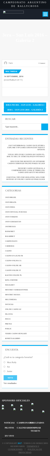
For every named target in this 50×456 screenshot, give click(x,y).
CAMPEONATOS (22, 423)
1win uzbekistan (13, 222)
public (8, 329)
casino (8, 251)
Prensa (8, 324)
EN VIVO (9, 436)
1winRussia (10, 226)
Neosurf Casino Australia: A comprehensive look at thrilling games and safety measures (28, 170)
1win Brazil (11, 202)
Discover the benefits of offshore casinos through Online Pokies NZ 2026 (26, 162)
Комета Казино (12, 338)
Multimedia (11, 71)
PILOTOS (9, 428)
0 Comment (42, 63)
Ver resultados (10, 383)
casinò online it (13, 270)
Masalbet (10, 285)
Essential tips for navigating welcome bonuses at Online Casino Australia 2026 (25, 178)
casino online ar (13, 265)
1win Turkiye (11, 217)
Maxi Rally (11, 362)
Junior (9, 371)
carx (11, 63)
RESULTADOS (35, 423)
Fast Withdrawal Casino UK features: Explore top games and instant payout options (26, 148)
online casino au (13, 309)
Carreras (9, 246)
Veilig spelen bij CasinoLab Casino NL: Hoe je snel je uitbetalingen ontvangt (26, 155)
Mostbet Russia (12, 295)
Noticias (9, 304)
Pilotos (9, 314)
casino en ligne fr (14, 256)
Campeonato (11, 241)
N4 (8, 367)
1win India (10, 207)
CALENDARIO (22, 428)
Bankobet (10, 231)
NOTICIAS (9, 423)
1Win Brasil (10, 197)
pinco (8, 319)
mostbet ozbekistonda (16, 290)
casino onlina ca (13, 261)
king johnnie (11, 280)
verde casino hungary (16, 334)
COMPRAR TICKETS (35, 429)
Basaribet (10, 236)
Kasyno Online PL (13, 275)
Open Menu (45, 14)
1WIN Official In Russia (16, 212)
